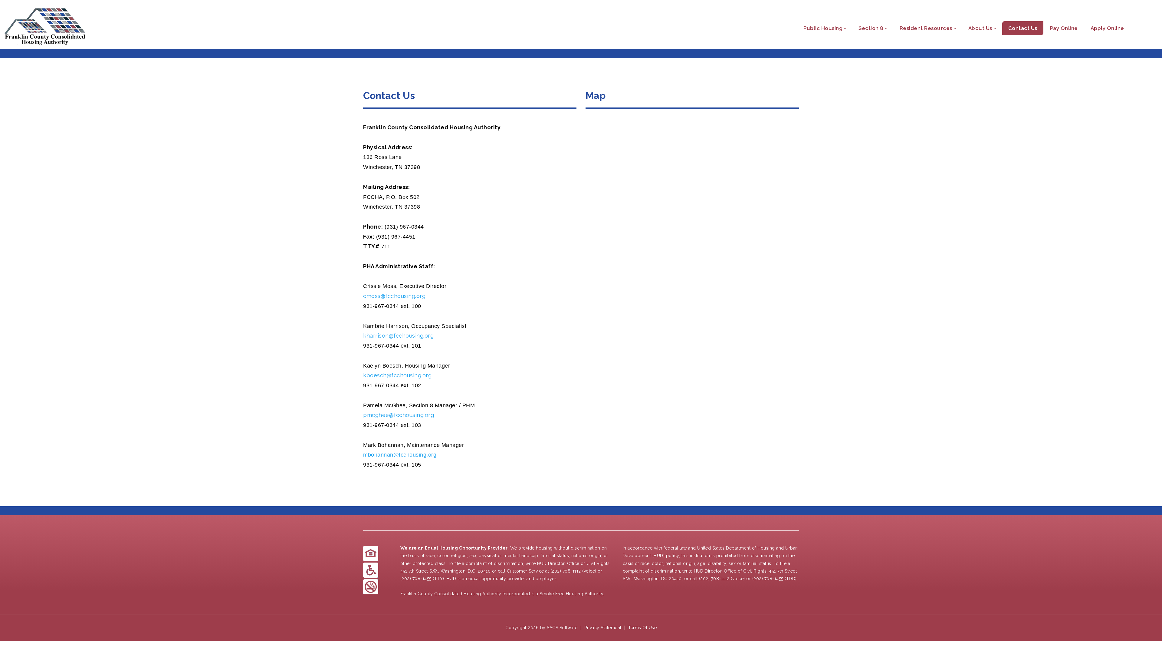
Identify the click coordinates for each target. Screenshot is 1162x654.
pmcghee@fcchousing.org (398, 415)
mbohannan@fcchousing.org (399, 455)
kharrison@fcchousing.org (398, 335)
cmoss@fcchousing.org (394, 296)
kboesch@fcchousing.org (397, 375)
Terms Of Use (642, 627)
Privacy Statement (603, 627)
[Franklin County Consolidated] (45, 28)
